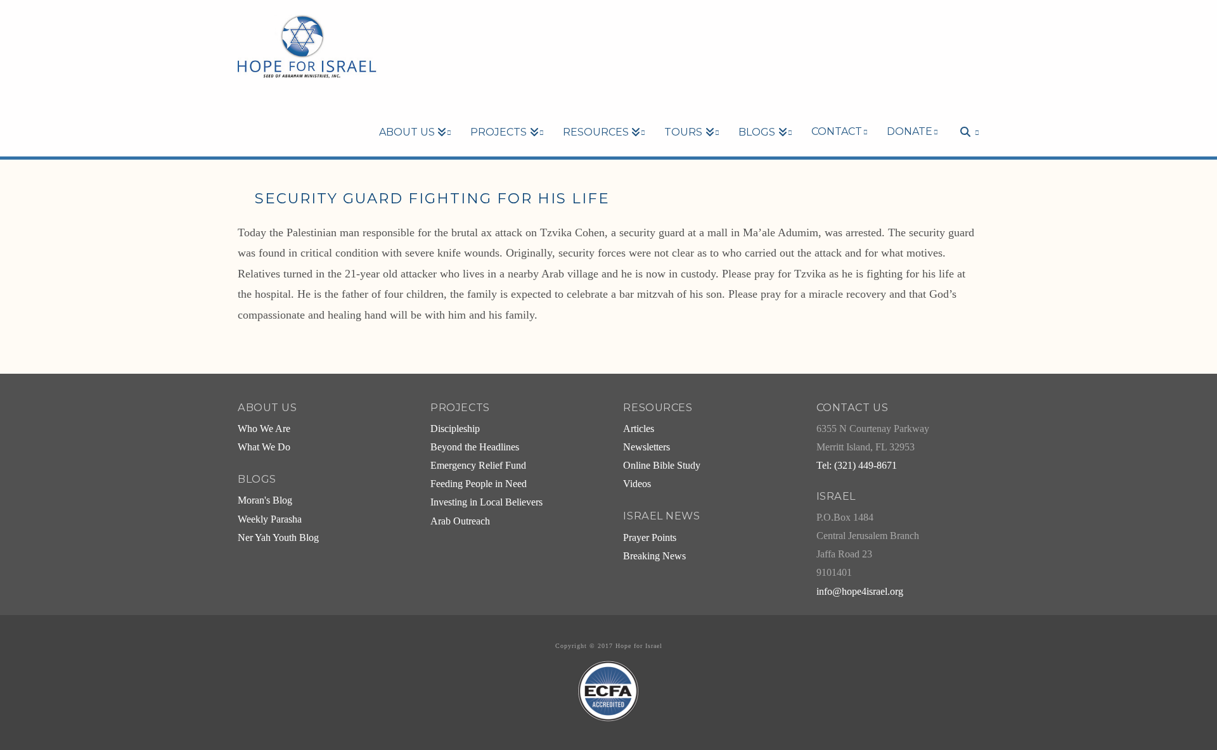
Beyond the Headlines (474, 447)
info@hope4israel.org (859, 591)
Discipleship (455, 429)
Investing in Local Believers (486, 502)
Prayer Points (649, 537)
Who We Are (264, 429)
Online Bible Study (661, 465)
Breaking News (654, 556)
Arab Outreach (460, 521)
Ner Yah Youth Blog (278, 537)
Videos (637, 484)
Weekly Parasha (270, 519)
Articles (638, 429)
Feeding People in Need (478, 484)
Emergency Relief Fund (478, 465)
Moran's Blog (265, 500)
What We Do (264, 447)
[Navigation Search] (963, 110)
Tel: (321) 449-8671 (856, 465)
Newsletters (646, 447)
